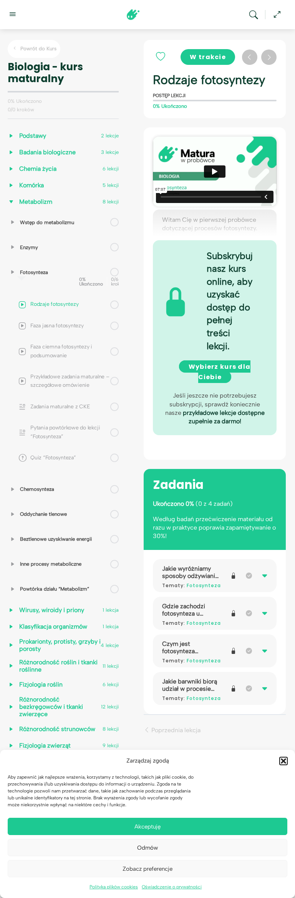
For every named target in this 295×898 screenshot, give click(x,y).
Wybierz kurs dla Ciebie (219, 371)
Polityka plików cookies (113, 887)
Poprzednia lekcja (175, 729)
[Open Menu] (12, 14)
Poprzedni (249, 57)
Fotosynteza (204, 585)
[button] (283, 761)
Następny (269, 57)
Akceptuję (147, 826)
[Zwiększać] (12, 222)
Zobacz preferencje (147, 868)
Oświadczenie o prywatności (172, 887)
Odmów (147, 847)
